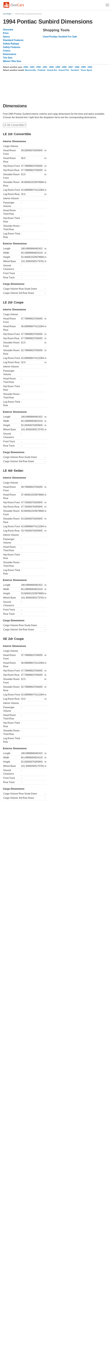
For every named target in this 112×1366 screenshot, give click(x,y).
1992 (38, 67)
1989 (57, 67)
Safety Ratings (11, 43)
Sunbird (75, 70)
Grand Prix (64, 70)
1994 (25, 67)
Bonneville (30, 70)
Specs (6, 36)
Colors (6, 50)
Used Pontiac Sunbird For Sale (60, 36)
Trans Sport (86, 70)
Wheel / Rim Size (12, 61)
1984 (90, 67)
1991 (45, 67)
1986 (77, 67)
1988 (64, 67)
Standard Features (13, 40)
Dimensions (9, 54)
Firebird (41, 70)
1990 (51, 67)
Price (6, 33)
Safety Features (11, 47)
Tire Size (7, 57)
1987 (70, 67)
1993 (32, 67)
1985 (83, 67)
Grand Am (52, 70)
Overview (8, 29)
